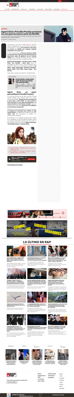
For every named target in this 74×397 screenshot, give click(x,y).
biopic (29, 44)
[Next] (45, 395)
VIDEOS (12, 1)
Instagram (61, 378)
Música (39, 373)
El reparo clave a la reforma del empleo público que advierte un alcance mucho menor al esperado (50, 362)
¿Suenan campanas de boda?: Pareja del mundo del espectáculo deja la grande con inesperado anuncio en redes (37, 362)
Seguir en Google (31, 159)
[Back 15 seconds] (38, 395)
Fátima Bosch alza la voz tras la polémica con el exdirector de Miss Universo (24, 362)
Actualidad (40, 9)
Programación (15, 9)
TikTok (60, 376)
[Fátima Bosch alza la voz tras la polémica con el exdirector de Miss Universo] (24, 354)
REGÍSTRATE (64, 1)
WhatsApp (61, 388)
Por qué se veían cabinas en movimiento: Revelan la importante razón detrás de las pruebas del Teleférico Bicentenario (11, 362)
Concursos (57, 9)
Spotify (61, 386)
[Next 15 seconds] (43, 395)
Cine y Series (41, 380)
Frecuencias (51, 375)
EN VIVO (9, 1)
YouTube (61, 384)
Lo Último (7, 9)
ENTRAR (60, 1)
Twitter (61, 382)
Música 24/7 (24, 9)
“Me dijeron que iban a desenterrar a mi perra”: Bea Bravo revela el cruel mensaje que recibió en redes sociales (63, 362)
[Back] (35, 395)
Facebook (61, 380)
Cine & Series (48, 9)
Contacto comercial (12, 382)
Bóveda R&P (64, 9)
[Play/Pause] (40, 395)
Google (61, 374)
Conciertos (32, 9)
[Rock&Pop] (14, 4)
